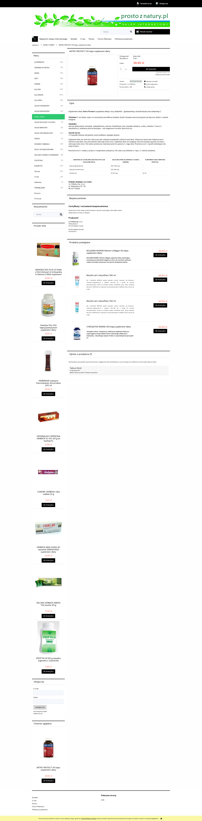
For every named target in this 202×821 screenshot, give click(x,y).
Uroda (36, 177)
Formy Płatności (38, 806)
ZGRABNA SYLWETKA (41, 68)
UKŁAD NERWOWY (41, 128)
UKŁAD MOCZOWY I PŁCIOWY (44, 122)
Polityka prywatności (40, 810)
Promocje (37, 199)
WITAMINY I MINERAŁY (42, 144)
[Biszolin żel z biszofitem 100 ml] (77, 307)
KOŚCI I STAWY (39, 117)
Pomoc (34, 804)
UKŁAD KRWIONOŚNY (42, 111)
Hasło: (35, 697)
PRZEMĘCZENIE (39, 188)
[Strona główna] (101, 18)
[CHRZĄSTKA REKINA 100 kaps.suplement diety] (77, 333)
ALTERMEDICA (39, 62)
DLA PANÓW (38, 95)
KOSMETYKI (38, 166)
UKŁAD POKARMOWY (42, 106)
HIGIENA (37, 84)
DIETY (36, 79)
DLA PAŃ (37, 89)
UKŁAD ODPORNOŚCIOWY (43, 133)
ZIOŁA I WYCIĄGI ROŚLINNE (43, 149)
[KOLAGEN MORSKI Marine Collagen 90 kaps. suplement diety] (77, 258)
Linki (102, 800)
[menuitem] (53, 39)
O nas (34, 801)
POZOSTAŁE (38, 160)
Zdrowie (37, 171)
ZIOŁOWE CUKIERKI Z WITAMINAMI (46, 155)
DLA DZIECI (38, 100)
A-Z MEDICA (131, 84)
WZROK (37, 139)
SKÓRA (36, 73)
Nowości (37, 193)
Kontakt (35, 797)
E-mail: (36, 689)
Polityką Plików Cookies (88, 818)
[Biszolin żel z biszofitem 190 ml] (77, 281)
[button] (150, 81)
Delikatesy (38, 182)
